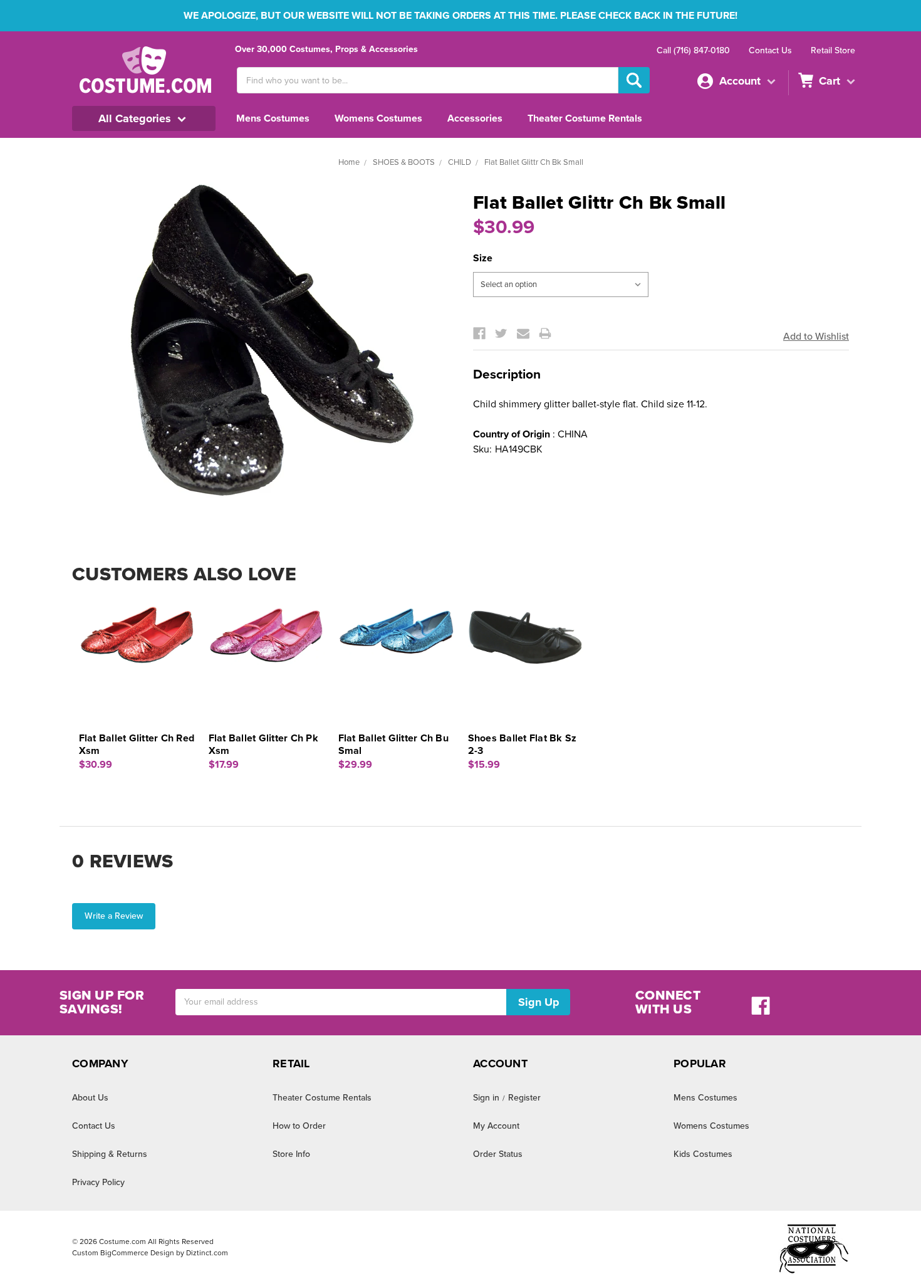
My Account (496, 1126)
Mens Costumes (273, 118)
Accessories (474, 118)
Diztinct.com (207, 1252)
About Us (90, 1097)
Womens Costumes (378, 118)
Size (482, 258)
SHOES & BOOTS (404, 162)
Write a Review (114, 916)
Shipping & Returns (109, 1154)
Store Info (291, 1154)
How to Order (299, 1126)
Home (349, 162)
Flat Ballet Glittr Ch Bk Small (533, 162)
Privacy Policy (98, 1182)
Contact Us (770, 50)
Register (524, 1097)
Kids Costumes (703, 1154)
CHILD (459, 162)
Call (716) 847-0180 (693, 50)
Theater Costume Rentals (585, 118)
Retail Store (833, 50)
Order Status (498, 1154)
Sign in (486, 1097)
